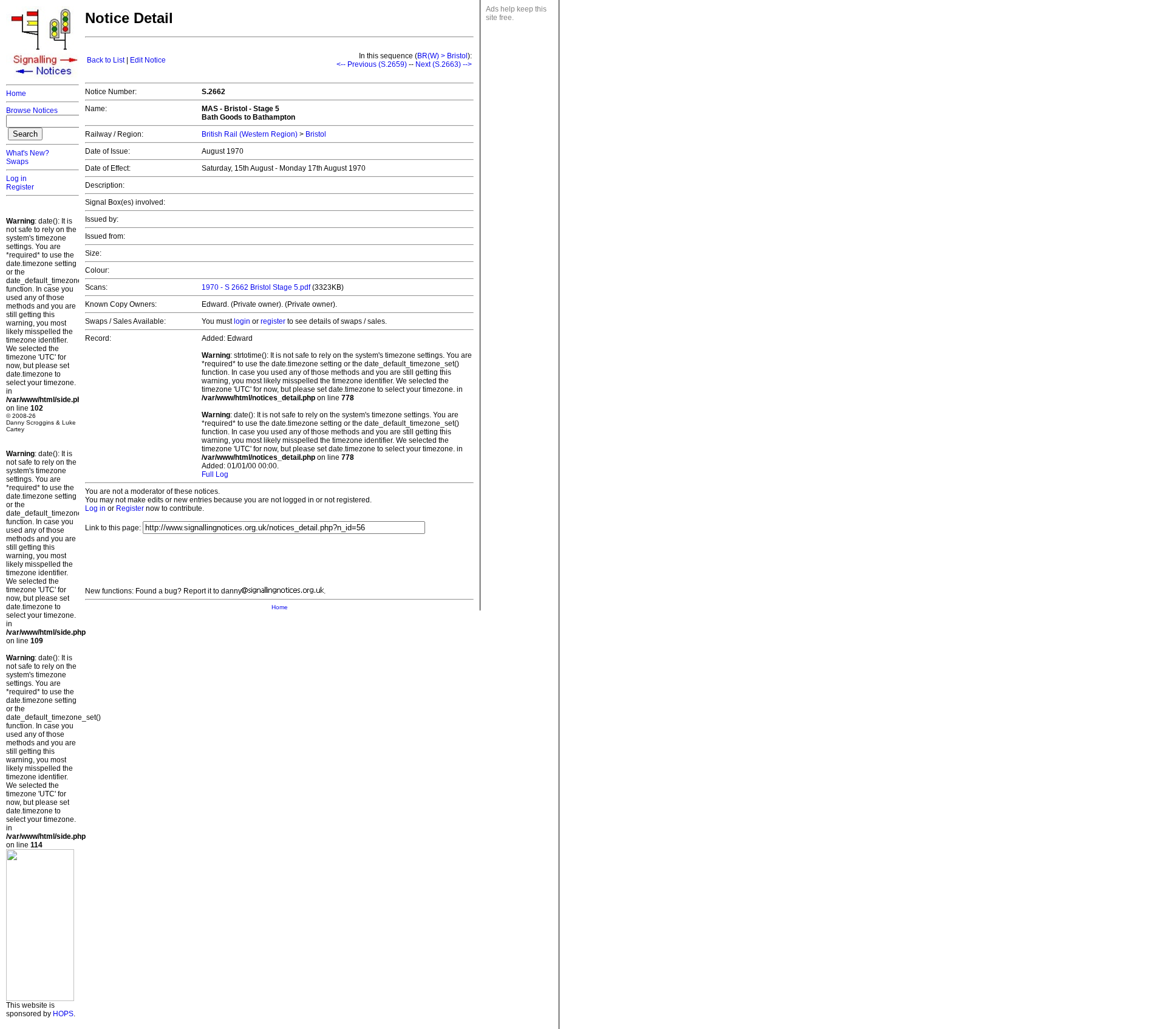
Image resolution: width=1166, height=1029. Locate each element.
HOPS (63, 1014)
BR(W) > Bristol (442, 56)
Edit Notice (148, 60)
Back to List (105, 60)
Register (20, 187)
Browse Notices (32, 110)
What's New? (27, 153)
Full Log (215, 474)
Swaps (17, 161)
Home (16, 93)
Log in (16, 178)
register (273, 321)
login (242, 321)
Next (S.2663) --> (443, 64)
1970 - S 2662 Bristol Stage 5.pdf (256, 287)
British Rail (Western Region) (250, 134)
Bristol (315, 134)
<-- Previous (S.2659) (371, 64)
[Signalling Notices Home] (45, 78)
